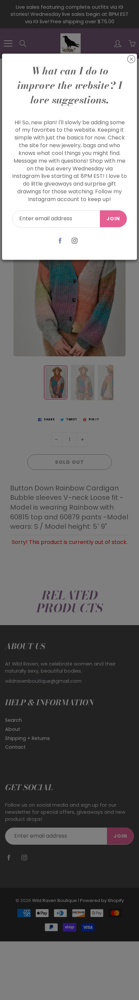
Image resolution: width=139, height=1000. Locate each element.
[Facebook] (60, 241)
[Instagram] (74, 241)
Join (113, 218)
